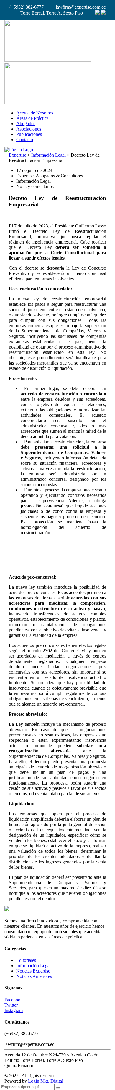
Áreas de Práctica (32, 118)
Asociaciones (28, 128)
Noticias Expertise (33, 970)
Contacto (24, 139)
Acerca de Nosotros (34, 112)
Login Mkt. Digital (45, 1080)
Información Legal (33, 965)
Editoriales (26, 960)
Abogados (25, 123)
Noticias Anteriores (34, 976)
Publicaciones (29, 134)
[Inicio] (18, 149)
